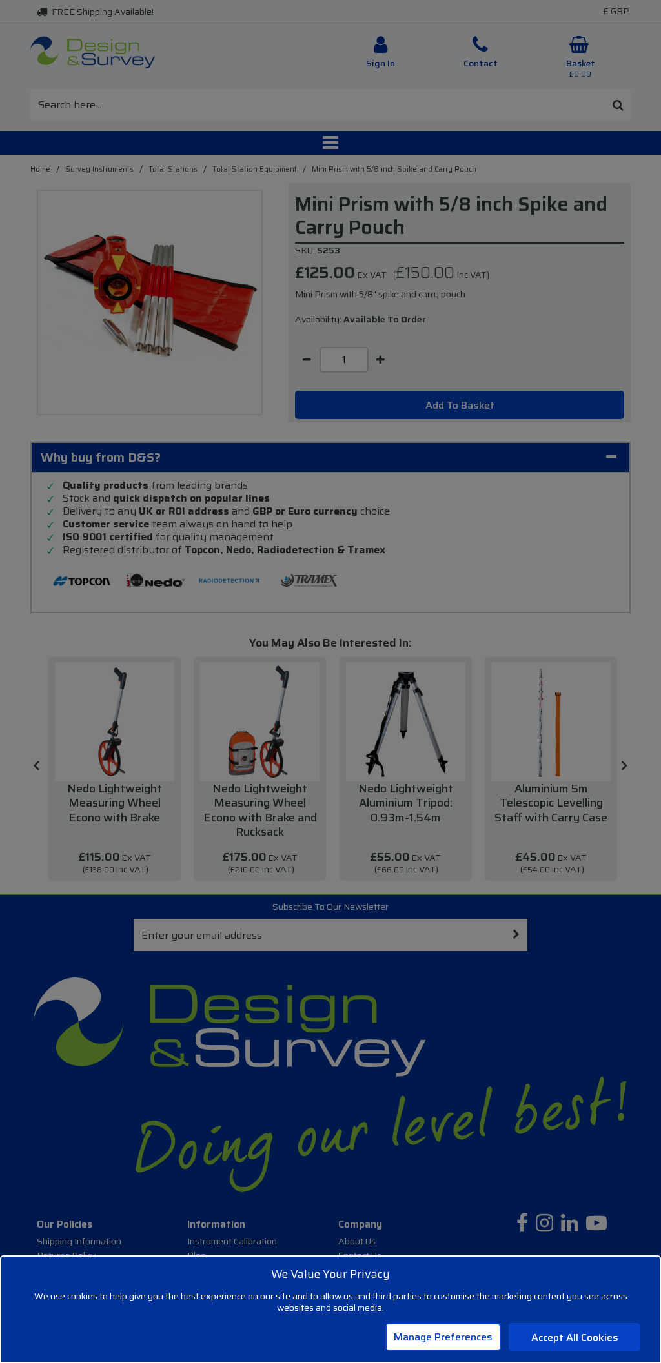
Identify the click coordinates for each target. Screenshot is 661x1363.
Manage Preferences (443, 1337)
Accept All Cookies (574, 1337)
